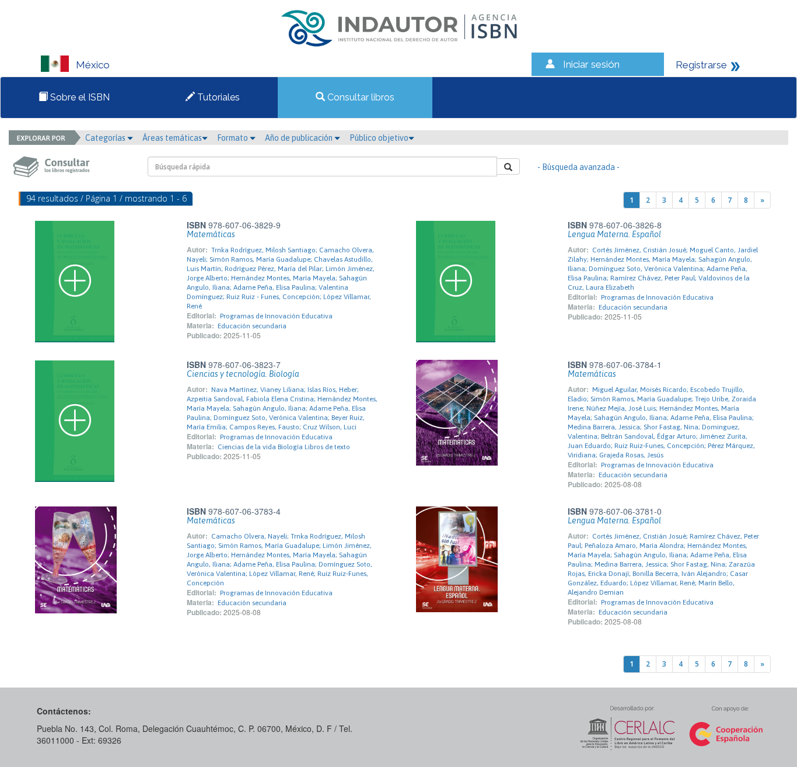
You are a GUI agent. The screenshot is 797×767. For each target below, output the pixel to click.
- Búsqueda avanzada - (578, 167)
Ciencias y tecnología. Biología (243, 374)
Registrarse (701, 65)
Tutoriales (217, 97)
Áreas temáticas (172, 138)
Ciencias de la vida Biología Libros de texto (284, 447)
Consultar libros (359, 97)
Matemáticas (211, 234)
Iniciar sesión (591, 64)
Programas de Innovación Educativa (276, 316)
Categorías (106, 138)
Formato (233, 138)
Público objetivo (378, 138)
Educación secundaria (252, 326)
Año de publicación (299, 138)
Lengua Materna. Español (614, 234)
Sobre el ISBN (79, 97)
